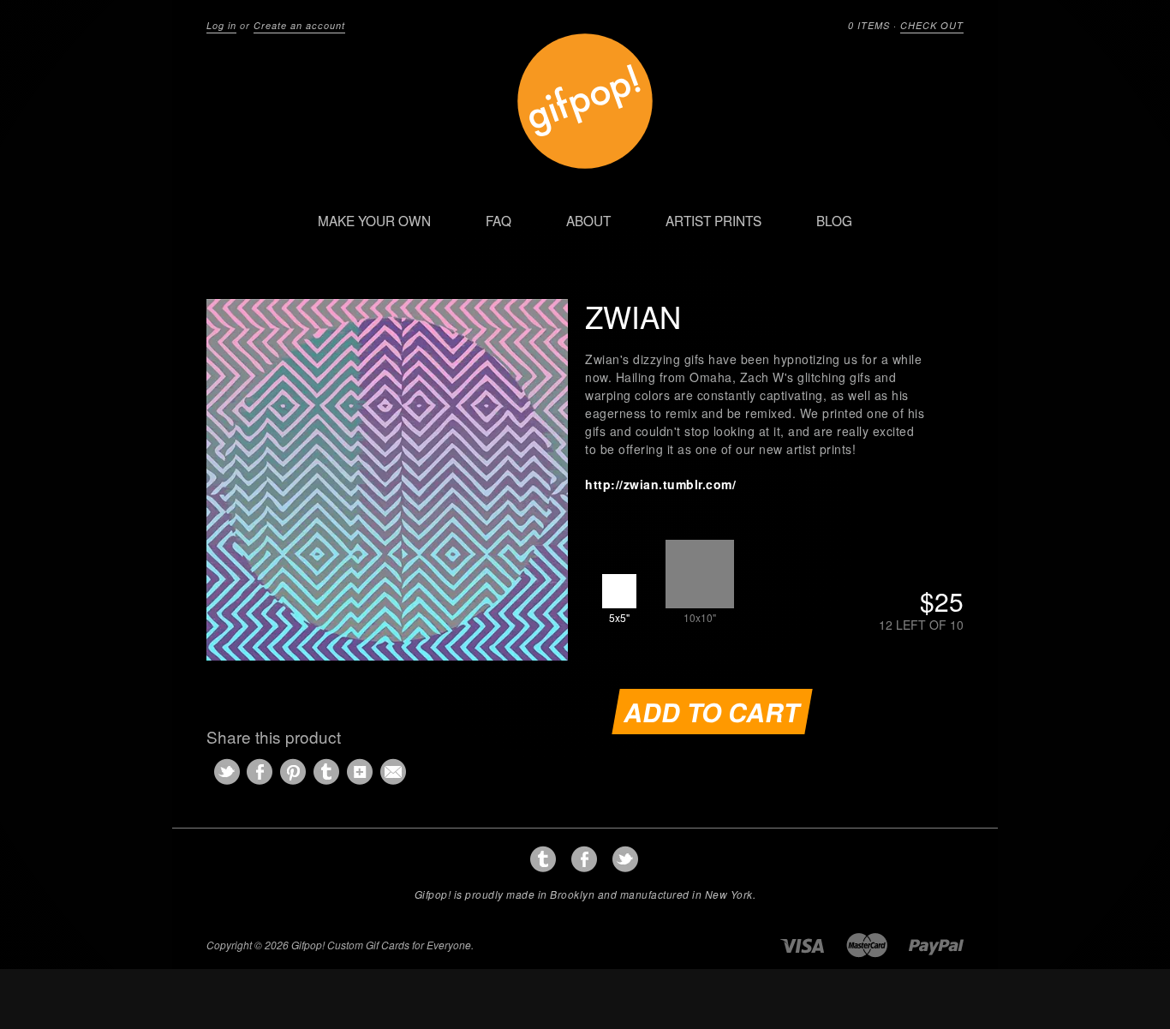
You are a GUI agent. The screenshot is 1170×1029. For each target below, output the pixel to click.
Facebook (585, 859)
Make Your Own (374, 220)
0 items (869, 25)
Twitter (625, 859)
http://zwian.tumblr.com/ (660, 484)
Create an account (299, 25)
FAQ (498, 220)
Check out (932, 25)
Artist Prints (713, 220)
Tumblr (544, 859)
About (588, 220)
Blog (834, 220)
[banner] (585, 70)
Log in (221, 25)
